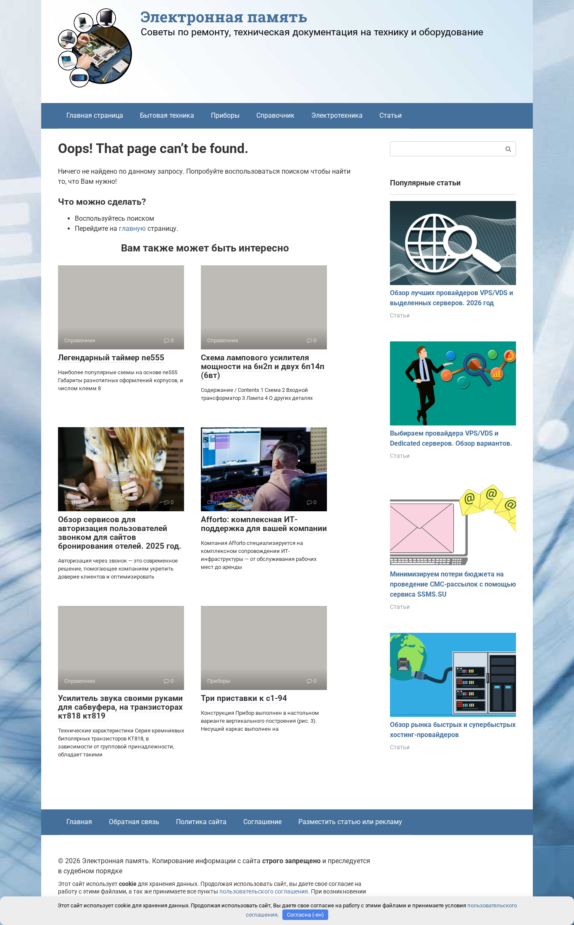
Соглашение (262, 822)
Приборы (225, 115)
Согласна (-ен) (305, 915)
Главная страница (94, 115)
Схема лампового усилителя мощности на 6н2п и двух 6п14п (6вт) (262, 366)
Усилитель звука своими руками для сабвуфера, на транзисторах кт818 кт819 (120, 707)
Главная (79, 822)
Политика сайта (201, 822)
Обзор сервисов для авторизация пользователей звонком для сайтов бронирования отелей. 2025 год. (120, 533)
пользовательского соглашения (263, 891)
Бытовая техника (167, 115)
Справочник (275, 115)
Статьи (390, 115)
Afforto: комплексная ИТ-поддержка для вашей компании (264, 524)
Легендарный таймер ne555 (111, 357)
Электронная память (224, 16)
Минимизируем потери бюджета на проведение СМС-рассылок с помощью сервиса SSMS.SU (453, 584)
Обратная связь (134, 822)
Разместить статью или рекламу (350, 822)
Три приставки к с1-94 (244, 698)
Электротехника (337, 115)
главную (132, 229)
